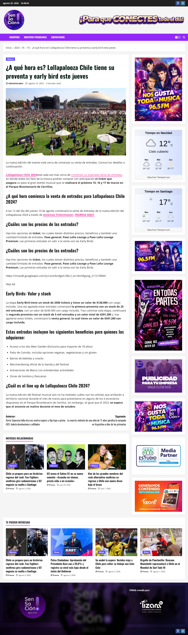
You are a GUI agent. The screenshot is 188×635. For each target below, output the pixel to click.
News (56, 552)
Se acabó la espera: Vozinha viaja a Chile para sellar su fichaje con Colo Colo (114, 563)
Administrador (16, 83)
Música (10, 59)
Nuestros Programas (35, 37)
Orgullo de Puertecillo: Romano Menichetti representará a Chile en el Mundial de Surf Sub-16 (160, 563)
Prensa (11, 488)
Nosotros (14, 37)
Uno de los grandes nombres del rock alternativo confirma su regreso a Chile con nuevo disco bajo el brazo (105, 479)
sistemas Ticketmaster (58, 214)
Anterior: (35, 420)
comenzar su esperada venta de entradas (96, 175)
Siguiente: (96, 420)
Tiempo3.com (163, 177)
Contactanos (58, 37)
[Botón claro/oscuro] (178, 37)
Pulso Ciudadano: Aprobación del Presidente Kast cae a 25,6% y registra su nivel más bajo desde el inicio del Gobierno (69, 565)
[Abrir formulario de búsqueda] (184, 37)
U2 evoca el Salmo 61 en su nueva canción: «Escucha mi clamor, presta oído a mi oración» (65, 477)
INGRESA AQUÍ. (84, 214)
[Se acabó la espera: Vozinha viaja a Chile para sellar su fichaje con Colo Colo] (116, 542)
